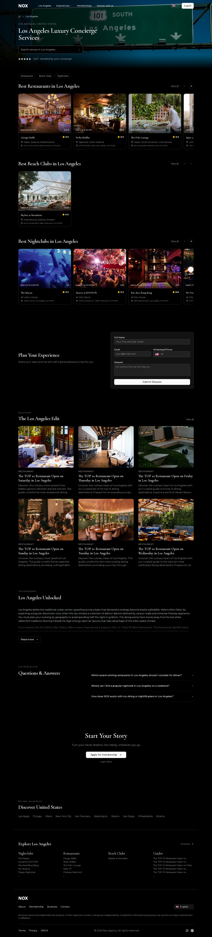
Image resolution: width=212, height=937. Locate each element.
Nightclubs (63, 76)
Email (117, 349)
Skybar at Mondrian (118, 858)
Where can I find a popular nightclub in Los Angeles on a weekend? (130, 685)
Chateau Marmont (72, 872)
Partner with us (105, 5)
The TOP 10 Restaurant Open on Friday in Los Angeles (173, 865)
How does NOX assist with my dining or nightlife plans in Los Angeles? (132, 696)
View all (175, 86)
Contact (65, 906)
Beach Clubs (45, 76)
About (22, 906)
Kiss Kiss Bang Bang (28, 865)
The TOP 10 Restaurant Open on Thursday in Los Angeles (169, 862)
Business (52, 906)
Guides (158, 853)
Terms (22, 930)
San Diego (129, 816)
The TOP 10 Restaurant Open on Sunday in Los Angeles (169, 869)
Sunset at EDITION (28, 862)
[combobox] (175, 5)
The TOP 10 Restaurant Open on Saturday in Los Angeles (169, 858)
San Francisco (82, 816)
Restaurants (27, 76)
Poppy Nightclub (26, 872)
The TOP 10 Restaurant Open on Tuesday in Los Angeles (169, 872)
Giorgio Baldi (69, 858)
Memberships (84, 5)
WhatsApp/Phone (162, 349)
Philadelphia (145, 816)
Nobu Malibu (69, 862)
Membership (36, 906)
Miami (48, 816)
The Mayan (23, 858)
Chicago (37, 816)
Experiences (63, 5)
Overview (185, 844)
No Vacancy (24, 869)
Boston (115, 816)
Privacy (33, 930)
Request (118, 362)
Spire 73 (67, 869)
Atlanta (160, 816)
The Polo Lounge (72, 865)
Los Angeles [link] (32, 16)
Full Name (119, 337)
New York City (63, 816)
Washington (101, 816)
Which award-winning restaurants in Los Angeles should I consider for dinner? (136, 675)
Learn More (106, 761)
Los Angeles (44, 5)
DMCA (44, 930)
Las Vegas (23, 816)
